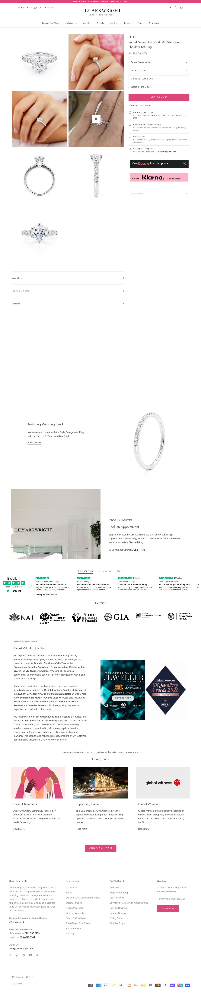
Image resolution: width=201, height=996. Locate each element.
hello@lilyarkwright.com (21, 948)
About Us (114, 887)
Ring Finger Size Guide (78, 923)
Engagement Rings (50, 23)
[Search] (176, 7)
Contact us (71, 887)
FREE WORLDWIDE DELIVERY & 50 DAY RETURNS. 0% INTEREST (100, 1)
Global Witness (148, 804)
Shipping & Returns (20, 290)
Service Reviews (118, 908)
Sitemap (70, 933)
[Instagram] (17, 955)
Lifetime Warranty (75, 913)
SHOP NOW (34, 442)
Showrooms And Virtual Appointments (129, 902)
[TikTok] (37, 955)
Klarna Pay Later (74, 908)
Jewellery (114, 23)
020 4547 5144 (27, 937)
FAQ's (69, 892)
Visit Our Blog (117, 897)
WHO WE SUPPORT (100, 848)
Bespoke (100, 23)
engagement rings (34, 720)
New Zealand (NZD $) (20, 977)
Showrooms (154, 23)
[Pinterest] (24, 955)
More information (137, 193)
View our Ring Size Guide (166, 152)
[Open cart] (181, 7)
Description (17, 277)
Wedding (87, 23)
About (140, 23)
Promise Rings (117, 923)
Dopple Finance (74, 902)
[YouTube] (30, 955)
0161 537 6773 (25, 7)
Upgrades (127, 23)
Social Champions (25, 804)
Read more (19, 829)
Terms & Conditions (76, 918)
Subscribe (168, 908)
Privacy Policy (73, 928)
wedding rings (56, 720)
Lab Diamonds (71, 23)
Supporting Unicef (88, 804)
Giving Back (116, 918)
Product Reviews (118, 913)
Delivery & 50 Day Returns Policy (83, 897)
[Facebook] (10, 955)
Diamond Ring (136, 542)
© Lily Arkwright (17, 983)
